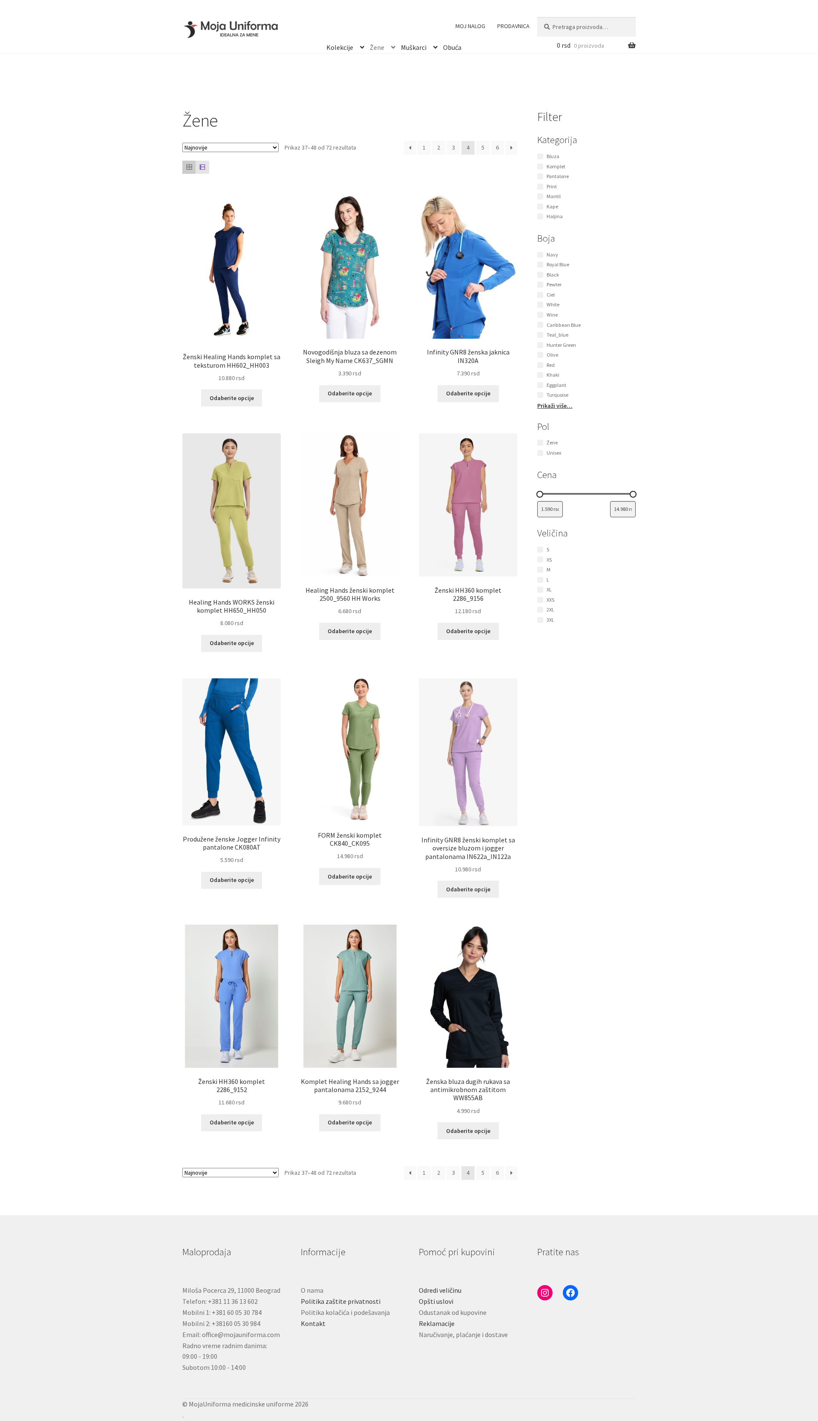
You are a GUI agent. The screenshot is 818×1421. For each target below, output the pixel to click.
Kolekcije (339, 46)
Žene (377, 46)
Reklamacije (437, 1323)
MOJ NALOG (470, 26)
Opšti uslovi (436, 1301)
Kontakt (313, 1323)
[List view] (202, 167)
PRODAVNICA (513, 26)
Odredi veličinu (440, 1290)
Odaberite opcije (232, 398)
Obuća (452, 46)
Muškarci (413, 46)
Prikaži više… (555, 405)
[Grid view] (189, 167)
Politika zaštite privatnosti (340, 1301)
